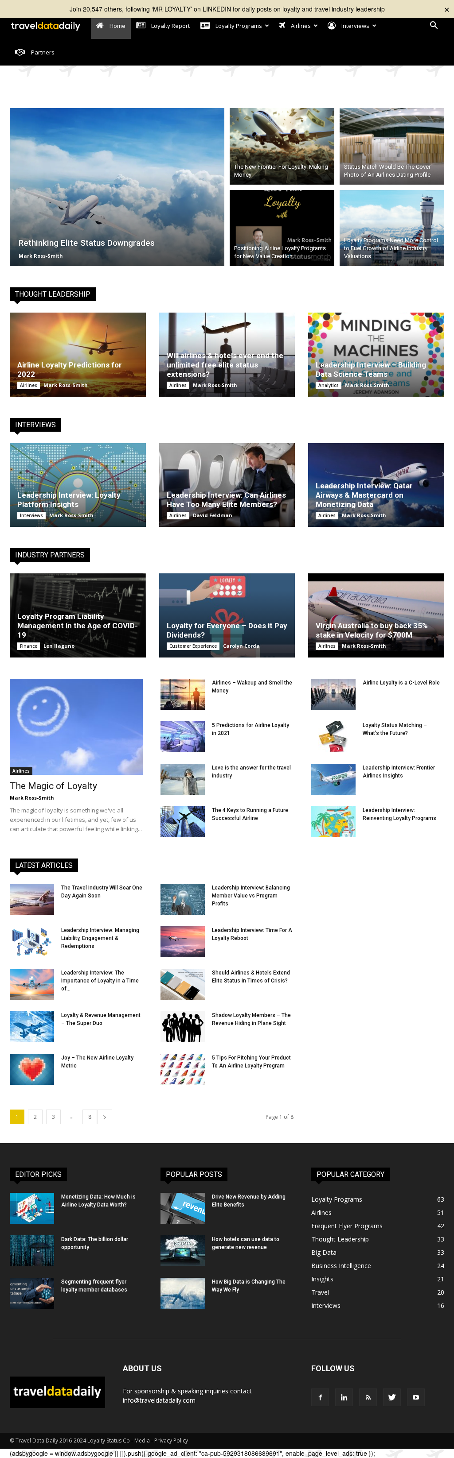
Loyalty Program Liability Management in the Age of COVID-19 (77, 625)
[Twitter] (392, 1397)
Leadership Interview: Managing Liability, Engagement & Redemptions (100, 938)
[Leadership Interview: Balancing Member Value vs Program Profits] (182, 899)
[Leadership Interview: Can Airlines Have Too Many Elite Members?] (227, 485)
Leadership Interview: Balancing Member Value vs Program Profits (251, 896)
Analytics (328, 385)
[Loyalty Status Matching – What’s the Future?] (333, 736)
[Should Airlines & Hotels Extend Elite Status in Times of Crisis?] (182, 984)
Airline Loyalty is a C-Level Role (401, 683)
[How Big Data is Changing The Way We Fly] (182, 1293)
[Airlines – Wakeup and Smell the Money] (182, 694)
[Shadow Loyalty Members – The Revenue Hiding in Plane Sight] (182, 1026)
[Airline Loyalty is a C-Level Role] (333, 694)
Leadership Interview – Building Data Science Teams (371, 369)
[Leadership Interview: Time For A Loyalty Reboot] (182, 941)
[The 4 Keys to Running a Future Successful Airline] (182, 821)
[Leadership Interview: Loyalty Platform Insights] (78, 485)
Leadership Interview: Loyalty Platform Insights (69, 500)
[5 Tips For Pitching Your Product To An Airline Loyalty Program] (182, 1069)
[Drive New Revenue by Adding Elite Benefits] (182, 1208)
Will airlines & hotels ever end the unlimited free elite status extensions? (225, 365)
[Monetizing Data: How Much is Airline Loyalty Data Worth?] (32, 1208)
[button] (433, 26)
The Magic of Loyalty (53, 786)
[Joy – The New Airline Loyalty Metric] (32, 1069)
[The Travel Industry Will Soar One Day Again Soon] (32, 899)
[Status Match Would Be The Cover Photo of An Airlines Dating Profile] (392, 145)
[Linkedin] (344, 1397)
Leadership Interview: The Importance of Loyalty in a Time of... (100, 981)
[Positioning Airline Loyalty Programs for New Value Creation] (282, 229)
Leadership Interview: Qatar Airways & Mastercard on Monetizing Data (364, 495)
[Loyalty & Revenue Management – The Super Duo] (32, 1026)
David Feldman (212, 515)
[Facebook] (320, 1397)
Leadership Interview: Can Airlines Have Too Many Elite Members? (226, 500)
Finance (28, 646)
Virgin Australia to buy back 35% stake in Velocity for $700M (372, 630)
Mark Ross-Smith (41, 255)
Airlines (28, 385)
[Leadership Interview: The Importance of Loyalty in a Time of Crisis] (32, 984)
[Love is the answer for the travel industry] (182, 779)
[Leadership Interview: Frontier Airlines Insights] (333, 779)
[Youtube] (416, 1397)
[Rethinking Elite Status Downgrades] (117, 187)
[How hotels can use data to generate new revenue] (182, 1250)
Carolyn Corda (241, 645)
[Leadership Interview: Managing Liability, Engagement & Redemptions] (32, 941)
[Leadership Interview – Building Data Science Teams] (376, 355)
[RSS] (368, 1397)
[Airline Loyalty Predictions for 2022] (78, 355)
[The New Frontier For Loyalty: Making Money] (282, 145)
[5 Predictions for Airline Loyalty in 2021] (182, 736)
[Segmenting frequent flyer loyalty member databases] (32, 1293)
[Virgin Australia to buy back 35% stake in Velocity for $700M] (376, 615)
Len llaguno (58, 645)
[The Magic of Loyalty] (76, 727)
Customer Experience (193, 646)
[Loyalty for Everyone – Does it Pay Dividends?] (227, 615)
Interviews (31, 515)
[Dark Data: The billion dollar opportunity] (32, 1250)
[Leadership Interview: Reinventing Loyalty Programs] (333, 821)
